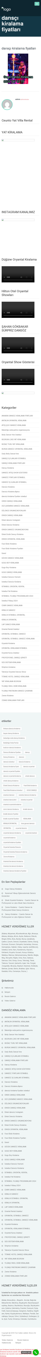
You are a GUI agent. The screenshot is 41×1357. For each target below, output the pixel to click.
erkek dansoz (30, 776)
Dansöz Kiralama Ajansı (11, 492)
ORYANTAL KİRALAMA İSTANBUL (14, 648)
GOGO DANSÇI (32, 790)
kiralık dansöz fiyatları (10, 814)
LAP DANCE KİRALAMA (11, 624)
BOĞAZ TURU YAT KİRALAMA (13, 444)
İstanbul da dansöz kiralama (13, 866)
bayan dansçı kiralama (11, 733)
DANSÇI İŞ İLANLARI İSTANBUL (14, 458)
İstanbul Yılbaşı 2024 (9, 601)
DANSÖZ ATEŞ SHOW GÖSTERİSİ (14, 473)
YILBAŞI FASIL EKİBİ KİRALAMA (14, 686)
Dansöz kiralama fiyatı (11, 766)
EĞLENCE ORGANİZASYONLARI (14, 511)
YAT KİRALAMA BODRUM (11, 681)
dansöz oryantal (28, 766)
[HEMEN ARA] (36, 1352)
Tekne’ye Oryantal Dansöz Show (14, 672)
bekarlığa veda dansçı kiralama (14, 738)
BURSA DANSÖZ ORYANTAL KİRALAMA (17, 449)
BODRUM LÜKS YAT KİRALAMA (14, 439)
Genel (4, 553)
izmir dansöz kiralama (11, 809)
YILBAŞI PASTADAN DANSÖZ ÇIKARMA (17, 691)
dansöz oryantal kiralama (12, 776)
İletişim (7, 992)
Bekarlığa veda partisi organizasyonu (16, 430)
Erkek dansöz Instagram (11, 520)
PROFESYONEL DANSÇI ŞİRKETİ (14, 658)
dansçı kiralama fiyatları (19, 48)
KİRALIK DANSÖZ (8, 610)
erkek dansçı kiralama (10, 781)
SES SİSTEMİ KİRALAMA (11, 662)
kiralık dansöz (28, 809)
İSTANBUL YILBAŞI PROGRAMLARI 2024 (17, 596)
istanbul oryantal (26, 800)
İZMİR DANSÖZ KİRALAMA (12, 605)
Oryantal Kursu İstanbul (10, 653)
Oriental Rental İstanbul (10, 629)
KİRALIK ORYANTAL (9, 620)
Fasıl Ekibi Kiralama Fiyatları (12, 549)
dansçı (27, 752)
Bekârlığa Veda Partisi (10, 743)
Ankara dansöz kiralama (11, 728)
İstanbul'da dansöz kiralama (13, 861)
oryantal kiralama (9, 838)
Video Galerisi (10, 1001)
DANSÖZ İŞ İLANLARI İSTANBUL (14, 482)
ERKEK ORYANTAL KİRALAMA (13, 539)
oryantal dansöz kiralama (12, 833)
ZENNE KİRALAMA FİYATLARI (13, 700)
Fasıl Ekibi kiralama (30, 785)
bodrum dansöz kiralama (12, 747)
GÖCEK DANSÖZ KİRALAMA (12, 558)
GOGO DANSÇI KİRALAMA (12, 572)
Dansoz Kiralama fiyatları (12, 752)
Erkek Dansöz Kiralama (10, 525)
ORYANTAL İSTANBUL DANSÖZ (14, 634)
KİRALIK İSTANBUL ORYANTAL (13, 615)
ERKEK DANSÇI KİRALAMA (12, 515)
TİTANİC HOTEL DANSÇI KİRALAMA (15, 677)
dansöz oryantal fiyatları (11, 771)
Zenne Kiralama (7, 696)
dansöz (21, 757)
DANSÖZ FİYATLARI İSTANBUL (13, 477)
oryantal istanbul (31, 833)
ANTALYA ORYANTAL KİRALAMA (14, 420)
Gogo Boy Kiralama (9, 568)
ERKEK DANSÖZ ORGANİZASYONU (15, 530)
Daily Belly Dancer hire (10, 454)
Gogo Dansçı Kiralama (13, 889)
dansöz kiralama (24, 762)
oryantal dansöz (21, 828)
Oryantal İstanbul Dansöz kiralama (15, 852)
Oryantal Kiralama (8, 643)
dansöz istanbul (8, 762)
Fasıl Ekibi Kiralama (9, 544)
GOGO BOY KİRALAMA (10, 563)
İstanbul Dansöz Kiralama (11, 582)
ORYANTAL (7, 828)
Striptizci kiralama (8, 667)
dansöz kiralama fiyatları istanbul (14, 496)
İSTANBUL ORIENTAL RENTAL (13, 586)
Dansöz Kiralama (8, 487)
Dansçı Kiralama (8, 468)
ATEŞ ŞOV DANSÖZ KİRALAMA (14, 425)
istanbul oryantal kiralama (12, 804)
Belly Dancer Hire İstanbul (11, 435)
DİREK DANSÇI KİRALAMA (12, 501)
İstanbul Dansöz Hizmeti (11, 577)
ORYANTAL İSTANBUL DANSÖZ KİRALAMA (18, 639)
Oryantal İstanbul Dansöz (12, 847)
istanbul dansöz (8, 795)
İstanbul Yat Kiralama (9, 591)
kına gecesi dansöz (27, 823)
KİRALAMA (27, 819)
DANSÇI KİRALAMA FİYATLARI (13, 463)
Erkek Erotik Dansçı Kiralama (12, 534)
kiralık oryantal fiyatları (11, 819)
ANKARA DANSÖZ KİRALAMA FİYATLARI (17, 416)
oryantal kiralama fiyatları (12, 842)
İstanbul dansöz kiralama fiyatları (14, 871)
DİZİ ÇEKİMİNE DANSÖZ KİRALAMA (15, 506)
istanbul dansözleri (9, 800)
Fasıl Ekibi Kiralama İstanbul (12, 790)
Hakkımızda (9, 988)
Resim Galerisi (10, 996)
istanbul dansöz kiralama (27, 795)
